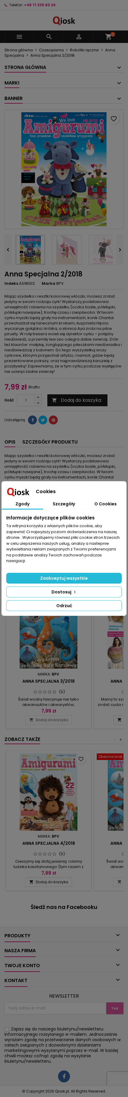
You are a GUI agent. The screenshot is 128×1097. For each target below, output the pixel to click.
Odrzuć (64, 606)
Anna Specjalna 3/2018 (48, 681)
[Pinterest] (53, 420)
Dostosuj (61, 592)
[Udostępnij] (32, 420)
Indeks (11, 283)
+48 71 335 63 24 (40, 4)
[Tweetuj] (42, 420)
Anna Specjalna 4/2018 (48, 843)
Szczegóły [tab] (64, 504)
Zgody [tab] (22, 504)
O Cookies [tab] (105, 504)
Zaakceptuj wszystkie (64, 578)
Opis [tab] (9, 442)
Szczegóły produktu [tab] (50, 442)
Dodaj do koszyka (76, 400)
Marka (48, 283)
